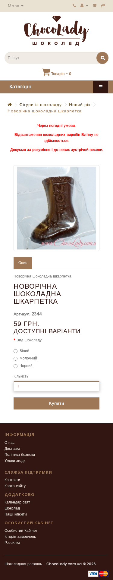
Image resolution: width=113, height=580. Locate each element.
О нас (9, 443)
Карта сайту (15, 486)
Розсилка (12, 543)
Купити (56, 403)
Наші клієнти (16, 514)
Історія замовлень (20, 537)
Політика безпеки (20, 455)
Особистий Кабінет (21, 531)
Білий (24, 351)
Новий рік (79, 104)
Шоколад (12, 508)
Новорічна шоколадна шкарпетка (45, 111)
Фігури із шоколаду (40, 104)
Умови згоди (15, 461)
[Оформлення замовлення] (103, 5)
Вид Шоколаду (29, 340)
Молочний (28, 358)
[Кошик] (95, 5)
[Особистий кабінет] (84, 5)
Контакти (12, 480)
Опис (22, 263)
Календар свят (17, 502)
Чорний (26, 366)
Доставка (12, 449)
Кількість (21, 376)
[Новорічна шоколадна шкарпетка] (56, 208)
